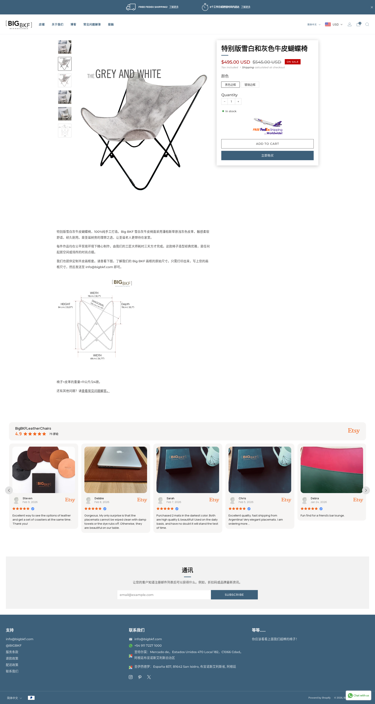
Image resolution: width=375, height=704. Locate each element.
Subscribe (234, 594)
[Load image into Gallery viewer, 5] (65, 114)
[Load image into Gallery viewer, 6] (65, 130)
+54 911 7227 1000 (148, 645)
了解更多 (174, 6)
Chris (242, 498)
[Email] (130, 639)
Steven (27, 498)
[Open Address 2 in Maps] (130, 667)
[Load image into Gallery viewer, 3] (65, 80)
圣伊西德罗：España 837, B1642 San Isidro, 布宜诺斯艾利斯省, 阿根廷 (185, 666)
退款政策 (12, 658)
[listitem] (151, 7)
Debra (315, 498)
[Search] (367, 24)
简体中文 (312, 24)
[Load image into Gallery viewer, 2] (65, 64)
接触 (111, 24)
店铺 (42, 24)
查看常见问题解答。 (96, 391)
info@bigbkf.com (19, 639)
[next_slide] (366, 490)
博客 (73, 24)
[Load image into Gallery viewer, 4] (65, 97)
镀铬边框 (250, 84)
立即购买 (267, 155)
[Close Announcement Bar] (372, 7)
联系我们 (12, 671)
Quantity (229, 95)
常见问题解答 (92, 24)
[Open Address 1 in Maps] (130, 656)
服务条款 (12, 652)
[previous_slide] (9, 490)
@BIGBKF (13, 645)
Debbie (99, 498)
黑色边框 (230, 84)
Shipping (248, 67)
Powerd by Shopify (319, 697)
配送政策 (12, 665)
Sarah (170, 498)
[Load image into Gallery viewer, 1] (65, 47)
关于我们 (57, 24)
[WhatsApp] (130, 645)
